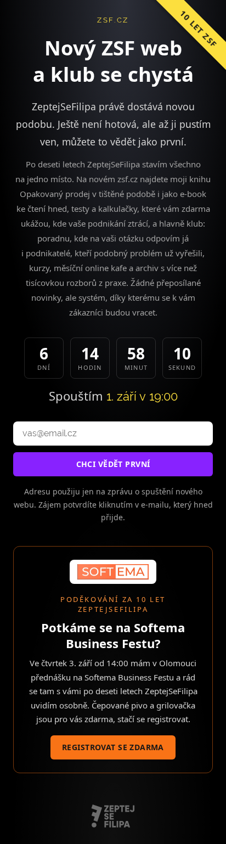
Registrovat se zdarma (113, 747)
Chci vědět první (113, 464)
